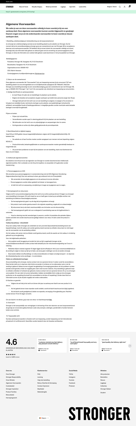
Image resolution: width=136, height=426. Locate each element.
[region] (83, 346)
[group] (52, 346)
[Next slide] (130, 346)
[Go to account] (124, 7)
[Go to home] (9, 7)
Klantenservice (39, 73)
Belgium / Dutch (112, 6)
